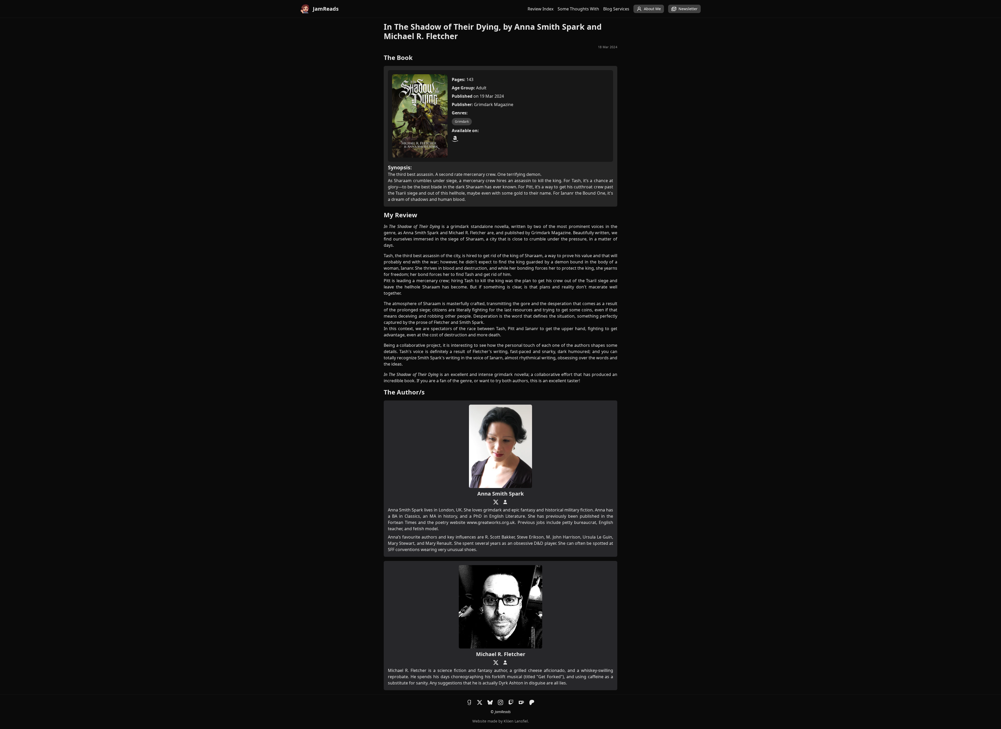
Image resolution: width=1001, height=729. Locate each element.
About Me (652, 8)
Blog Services (616, 9)
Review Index (540, 9)
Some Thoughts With (578, 9)
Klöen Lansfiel (516, 721)
